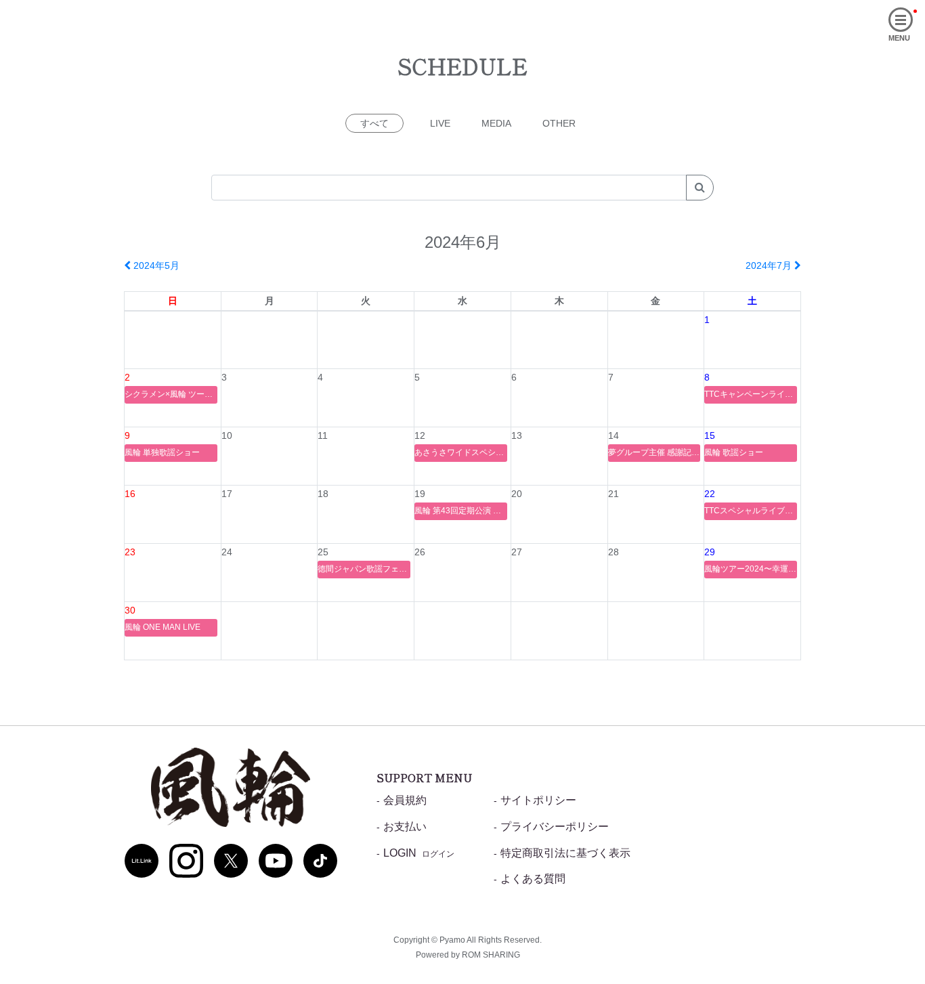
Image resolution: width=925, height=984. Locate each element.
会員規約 (405, 800)
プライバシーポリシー (554, 826)
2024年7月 (770, 265)
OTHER (559, 123)
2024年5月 (155, 265)
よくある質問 (532, 878)
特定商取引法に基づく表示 (565, 853)
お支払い (405, 826)
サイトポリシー (538, 800)
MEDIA (496, 123)
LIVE (440, 123)
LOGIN (418, 853)
